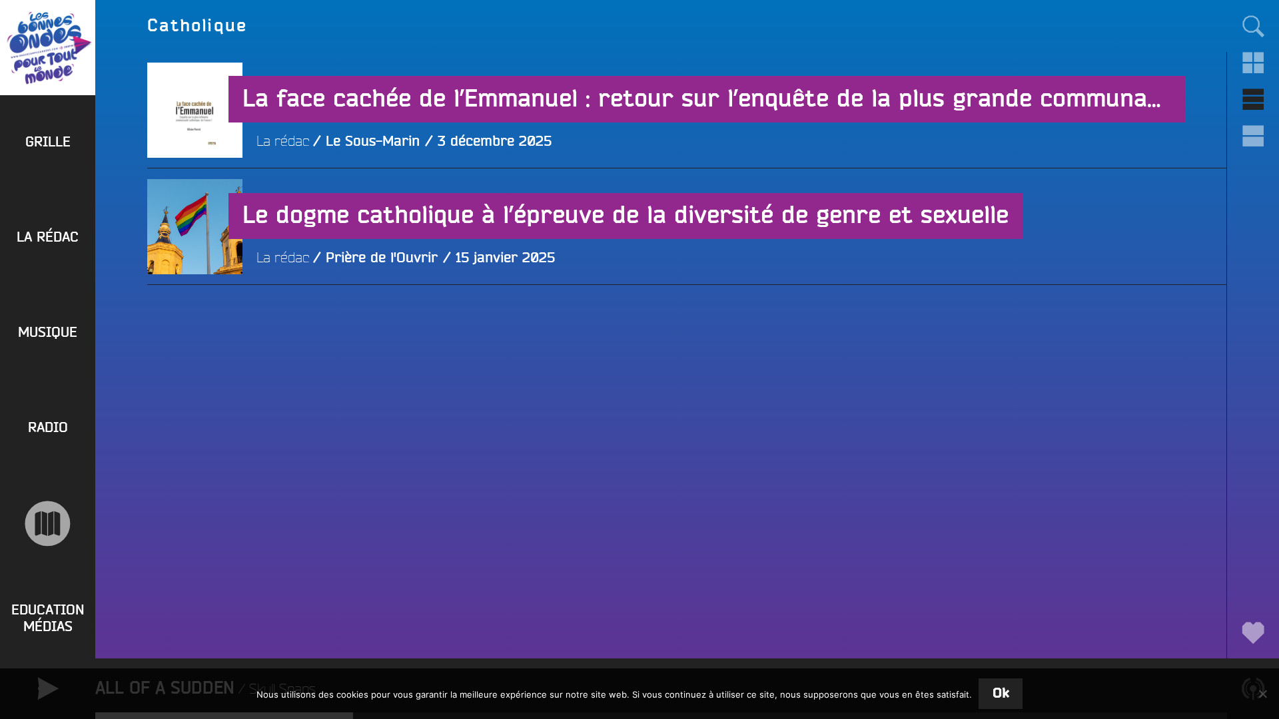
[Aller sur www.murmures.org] (47, 523)
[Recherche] (1252, 25)
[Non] (1262, 693)
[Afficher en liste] (1252, 99)
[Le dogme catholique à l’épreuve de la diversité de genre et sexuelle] (194, 321)
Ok (1001, 693)
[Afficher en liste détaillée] (1252, 136)
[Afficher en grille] (1252, 63)
